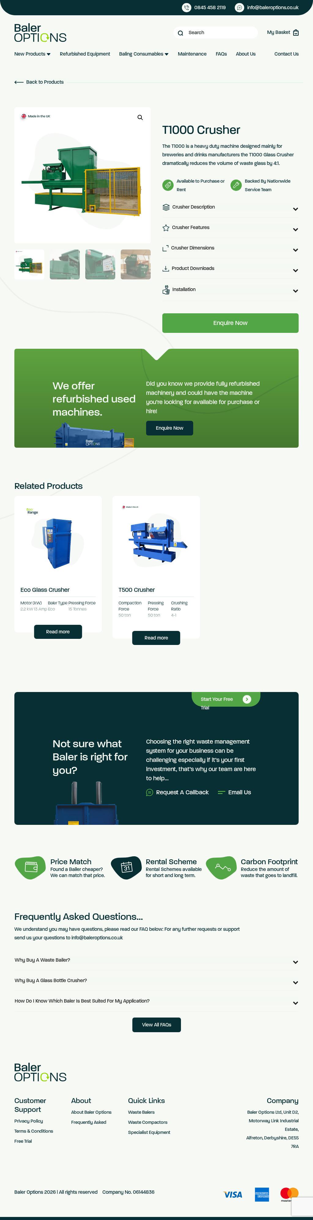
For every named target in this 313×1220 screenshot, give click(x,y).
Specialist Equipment (149, 1132)
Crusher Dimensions (192, 248)
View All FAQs (156, 1025)
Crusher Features (190, 227)
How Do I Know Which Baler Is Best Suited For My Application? (82, 1001)
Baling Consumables (141, 54)
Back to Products (44, 82)
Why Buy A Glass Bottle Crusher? (51, 980)
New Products (30, 54)
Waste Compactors (148, 1122)
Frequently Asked (88, 1122)
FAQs (221, 54)
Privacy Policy (28, 1121)
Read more (58, 632)
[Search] (180, 32)
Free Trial (23, 1141)
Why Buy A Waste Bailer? (42, 960)
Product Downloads (192, 268)
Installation (183, 289)
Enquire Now (230, 323)
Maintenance (192, 54)
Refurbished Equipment (85, 54)
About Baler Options (91, 1112)
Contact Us (286, 54)
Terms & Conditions (33, 1131)
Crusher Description (193, 207)
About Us (246, 54)
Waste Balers (141, 1112)
